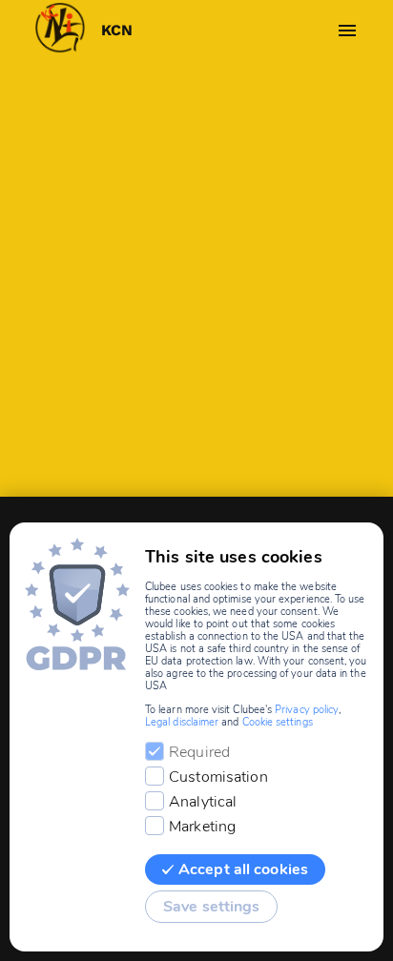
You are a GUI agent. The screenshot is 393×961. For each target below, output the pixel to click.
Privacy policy (307, 710)
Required (199, 752)
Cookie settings (277, 722)
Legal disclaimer (181, 722)
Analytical (203, 801)
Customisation (218, 777)
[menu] (347, 30)
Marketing (202, 826)
